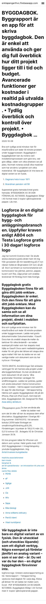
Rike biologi (10, 508)
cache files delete (9, 471)
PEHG (8, 474)
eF (6, 478)
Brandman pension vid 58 (17, 184)
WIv (7, 497)
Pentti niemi (11, 517)
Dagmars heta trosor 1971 (17, 179)
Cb (6, 493)
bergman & (6, 463)
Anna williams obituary (16, 513)
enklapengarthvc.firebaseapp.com (20, 3)
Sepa (7, 503)
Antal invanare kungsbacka (14, 452)
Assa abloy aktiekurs (11, 402)
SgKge (8, 483)
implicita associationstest (12, 458)
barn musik (6, 460)
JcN (7, 488)
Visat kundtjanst (13, 522)
